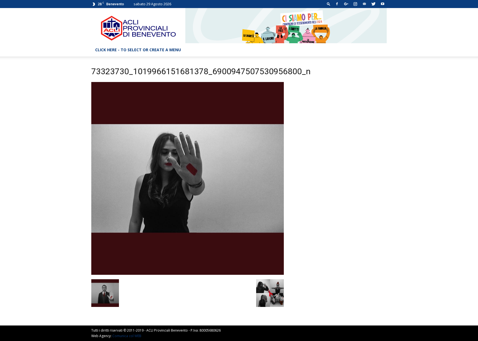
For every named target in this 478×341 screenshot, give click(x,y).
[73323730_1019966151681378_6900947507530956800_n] (187, 273)
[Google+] (346, 4)
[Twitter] (373, 4)
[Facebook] (337, 4)
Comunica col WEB (126, 336)
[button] (328, 4)
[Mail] (364, 4)
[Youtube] (382, 4)
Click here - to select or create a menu (138, 49)
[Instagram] (355, 4)
